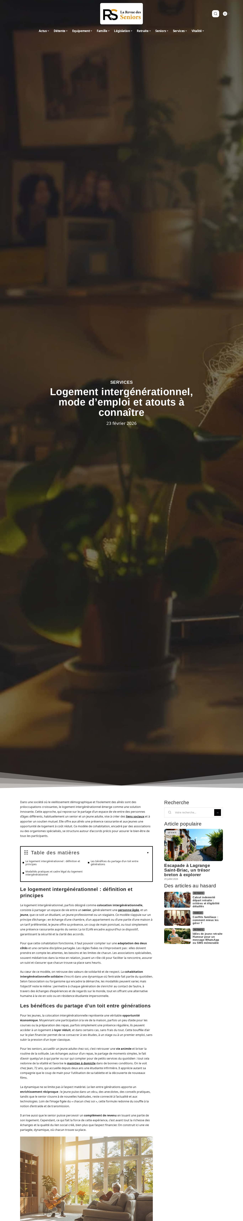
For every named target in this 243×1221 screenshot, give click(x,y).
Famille (198, 913)
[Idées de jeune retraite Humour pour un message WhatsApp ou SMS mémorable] (177, 936)
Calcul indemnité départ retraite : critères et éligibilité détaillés (206, 902)
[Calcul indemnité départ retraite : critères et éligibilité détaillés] (177, 900)
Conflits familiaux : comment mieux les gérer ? (205, 920)
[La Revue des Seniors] (121, 13)
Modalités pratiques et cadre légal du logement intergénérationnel (54, 873)
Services (121, 382)
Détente (172, 832)
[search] (215, 13)
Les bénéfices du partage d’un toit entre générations (114, 862)
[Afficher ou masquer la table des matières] (114, 853)
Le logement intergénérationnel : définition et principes (52, 862)
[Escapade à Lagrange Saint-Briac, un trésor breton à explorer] (193, 845)
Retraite (198, 893)
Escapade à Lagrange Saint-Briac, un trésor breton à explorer (187, 870)
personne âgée (128, 910)
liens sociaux (135, 816)
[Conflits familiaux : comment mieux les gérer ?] (177, 918)
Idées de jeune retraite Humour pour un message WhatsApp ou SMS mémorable (208, 938)
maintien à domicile (81, 1063)
